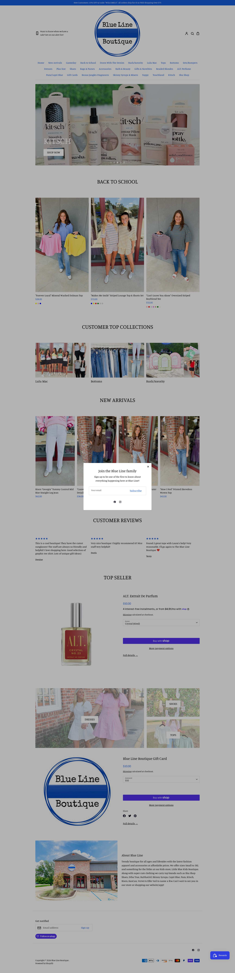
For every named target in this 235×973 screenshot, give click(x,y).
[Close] (148, 466)
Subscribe (136, 490)
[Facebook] (115, 502)
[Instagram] (120, 502)
